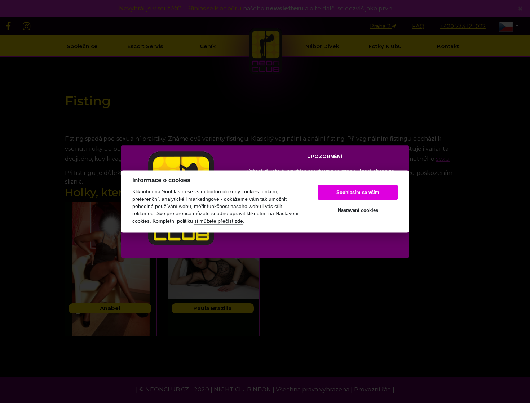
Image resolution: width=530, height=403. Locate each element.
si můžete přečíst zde (218, 221)
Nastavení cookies (358, 210)
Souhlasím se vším (357, 192)
